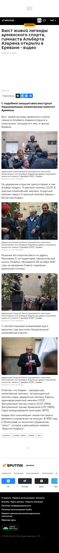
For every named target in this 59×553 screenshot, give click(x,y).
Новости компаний (34, 501)
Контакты (40, 498)
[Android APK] (10, 528)
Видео (31, 435)
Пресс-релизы (17, 501)
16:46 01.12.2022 (8, 53)
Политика (47, 473)
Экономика (32, 473)
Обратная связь (8, 520)
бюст (40, 435)
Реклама (5, 501)
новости (6, 473)
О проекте (6, 498)
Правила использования (23, 498)
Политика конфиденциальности (16, 505)
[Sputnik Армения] (8, 21)
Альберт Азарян (19, 435)
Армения (6, 435)
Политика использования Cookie (16, 509)
